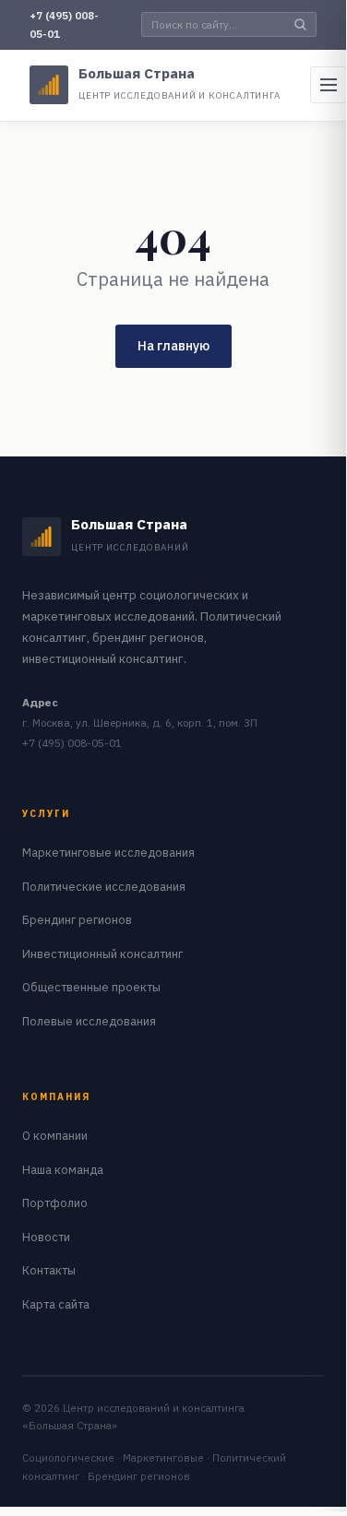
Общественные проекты (91, 986)
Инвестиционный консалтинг (102, 953)
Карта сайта (56, 1304)
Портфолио (55, 1202)
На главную (173, 346)
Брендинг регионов (77, 919)
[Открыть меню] (328, 84)
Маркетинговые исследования (108, 852)
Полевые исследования (89, 1020)
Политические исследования (103, 886)
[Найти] (301, 24)
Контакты (49, 1269)
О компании (55, 1135)
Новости (46, 1236)
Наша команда (62, 1169)
